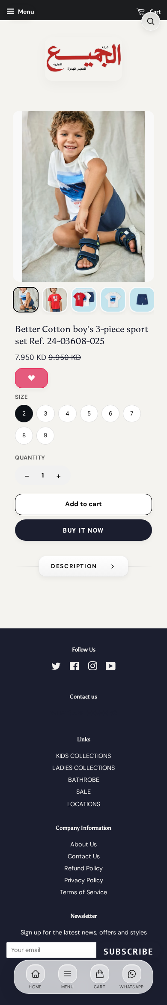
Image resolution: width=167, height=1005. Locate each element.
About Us (83, 844)
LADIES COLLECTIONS (83, 768)
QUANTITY (30, 457)
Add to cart (83, 504)
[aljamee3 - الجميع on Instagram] (92, 668)
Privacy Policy (83, 880)
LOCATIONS (83, 804)
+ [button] (58, 475)
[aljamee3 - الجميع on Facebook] (74, 668)
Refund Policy (83, 868)
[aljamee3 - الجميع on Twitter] (56, 668)
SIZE (21, 397)
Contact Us (84, 856)
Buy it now (83, 530)
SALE (83, 792)
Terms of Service (83, 892)
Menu (25, 11)
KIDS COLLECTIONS (83, 756)
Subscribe (128, 951)
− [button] (27, 475)
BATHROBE (83, 780)
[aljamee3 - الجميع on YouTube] (111, 668)
